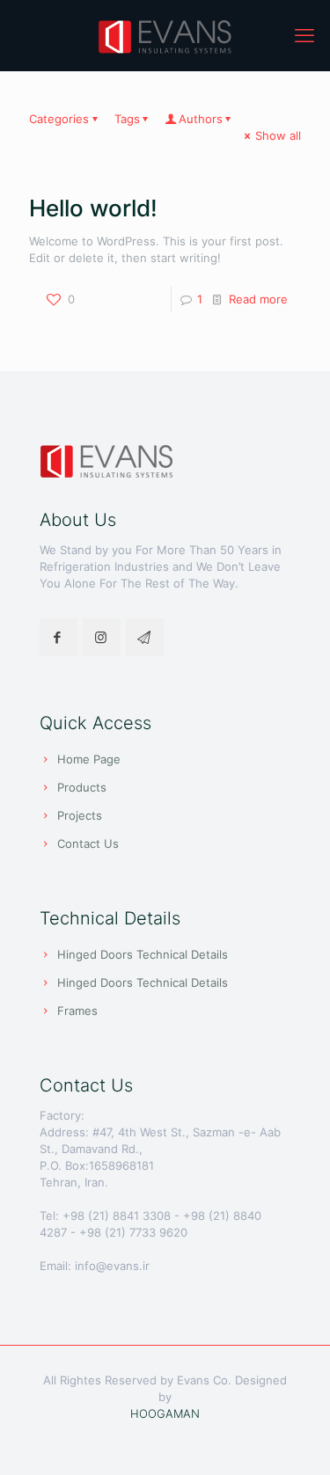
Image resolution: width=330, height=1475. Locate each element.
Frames (77, 1011)
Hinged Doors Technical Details (142, 954)
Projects (79, 815)
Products (81, 787)
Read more (258, 299)
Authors (201, 119)
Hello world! (93, 208)
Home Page (89, 759)
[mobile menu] (306, 35)
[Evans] (165, 35)
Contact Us (88, 843)
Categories (59, 119)
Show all (278, 135)
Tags (127, 119)
